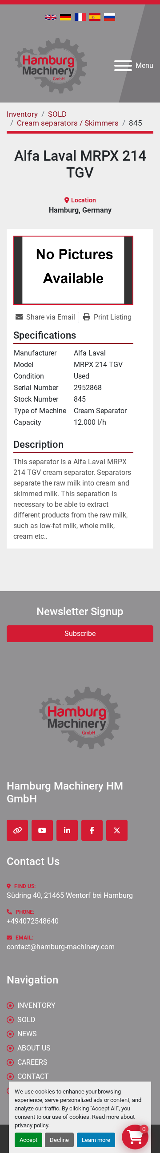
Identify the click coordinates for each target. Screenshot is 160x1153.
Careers (32, 1062)
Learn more (96, 1140)
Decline (59, 1140)
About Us (34, 1048)
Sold (26, 1019)
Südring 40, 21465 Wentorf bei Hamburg (70, 895)
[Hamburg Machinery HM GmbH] (80, 717)
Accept (28, 1140)
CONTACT (33, 1076)
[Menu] (123, 65)
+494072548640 (33, 921)
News (27, 1034)
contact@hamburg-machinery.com (61, 947)
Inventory (36, 1005)
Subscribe (80, 633)
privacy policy (31, 1125)
